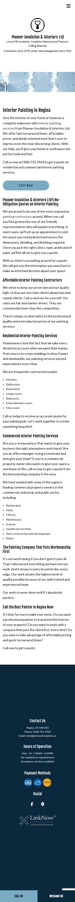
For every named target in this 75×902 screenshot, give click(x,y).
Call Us (18, 896)
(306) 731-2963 (42, 731)
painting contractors (17, 216)
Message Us (56, 896)
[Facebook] (32, 804)
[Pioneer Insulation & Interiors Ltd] (38, 24)
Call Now (26, 185)
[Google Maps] (43, 804)
